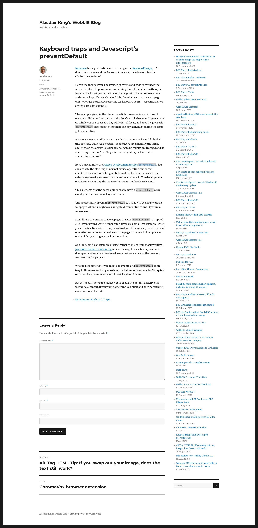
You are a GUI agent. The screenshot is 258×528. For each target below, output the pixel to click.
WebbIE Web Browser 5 (187, 107)
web (41, 84)
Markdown (181, 370)
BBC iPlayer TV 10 (185, 92)
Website (44, 415)
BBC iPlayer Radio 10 (186, 124)
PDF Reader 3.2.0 (184, 262)
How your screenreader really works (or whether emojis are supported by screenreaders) (195, 59)
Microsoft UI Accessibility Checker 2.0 (194, 456)
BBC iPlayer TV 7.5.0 (185, 207)
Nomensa (81, 68)
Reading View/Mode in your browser (194, 215)
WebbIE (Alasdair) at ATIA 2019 (191, 99)
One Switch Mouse (185, 355)
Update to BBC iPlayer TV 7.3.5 (191, 322)
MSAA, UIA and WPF (186, 254)
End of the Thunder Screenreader (192, 269)
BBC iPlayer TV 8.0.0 (186, 146)
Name (43, 386)
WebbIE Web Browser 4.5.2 (189, 193)
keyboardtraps (46, 92)
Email (43, 400)
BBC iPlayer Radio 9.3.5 (187, 154)
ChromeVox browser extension (191, 427)
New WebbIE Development (189, 409)
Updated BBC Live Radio (188, 247)
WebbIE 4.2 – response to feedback (193, 384)
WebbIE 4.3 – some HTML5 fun (191, 377)
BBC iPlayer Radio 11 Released (191, 77)
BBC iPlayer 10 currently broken (191, 85)
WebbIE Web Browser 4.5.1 (188, 240)
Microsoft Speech (184, 276)
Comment (46, 340)
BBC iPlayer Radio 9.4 (186, 139)
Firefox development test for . (130, 164)
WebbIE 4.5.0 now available (189, 330)
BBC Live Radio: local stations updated (195, 305)
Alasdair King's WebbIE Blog (70, 22)
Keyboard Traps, (142, 68)
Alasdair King (45, 76)
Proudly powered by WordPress (85, 514)
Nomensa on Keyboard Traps (92, 299)
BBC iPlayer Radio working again (192, 132)
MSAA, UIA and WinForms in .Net (192, 232)
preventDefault (46, 95)
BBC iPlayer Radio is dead (188, 70)
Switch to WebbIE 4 (185, 392)
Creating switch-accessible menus (193, 362)
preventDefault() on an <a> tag (93, 249)
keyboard (55, 89)
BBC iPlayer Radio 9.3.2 (187, 200)
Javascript (44, 89)
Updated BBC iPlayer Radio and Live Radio (197, 348)
